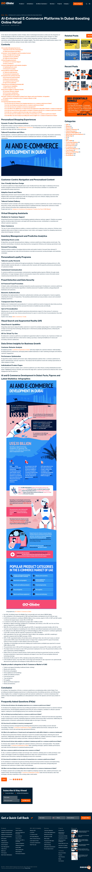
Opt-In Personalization (9, 82)
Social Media (69, 155)
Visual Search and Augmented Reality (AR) (12, 84)
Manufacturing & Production (62, 840)
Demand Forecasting (9, 68)
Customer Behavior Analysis (11, 91)
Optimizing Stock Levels (10, 67)
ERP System (3, 838)
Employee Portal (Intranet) (6, 834)
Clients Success (70, 131)
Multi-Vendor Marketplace (6, 854)
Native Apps (46, 838)
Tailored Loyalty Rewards (10, 72)
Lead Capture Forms (34, 840)
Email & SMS (18, 847)
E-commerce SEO (33, 834)
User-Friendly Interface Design (11, 55)
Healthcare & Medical (63, 847)
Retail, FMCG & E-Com (63, 843)
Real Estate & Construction (61, 833)
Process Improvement (48, 848)
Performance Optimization (10, 93)
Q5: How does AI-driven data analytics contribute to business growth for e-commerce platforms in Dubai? (32, 110)
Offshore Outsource (71, 129)
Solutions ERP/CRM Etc (72, 132)
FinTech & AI (61, 830)
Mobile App (69, 136)
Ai (66, 137)
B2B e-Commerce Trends (19, 316)
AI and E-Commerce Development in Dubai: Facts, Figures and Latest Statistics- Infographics (25, 96)
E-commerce (69, 147)
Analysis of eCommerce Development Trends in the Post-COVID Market (31, 209)
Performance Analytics (20, 853)
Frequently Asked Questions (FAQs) (11, 101)
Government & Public (63, 835)
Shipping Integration (20, 845)
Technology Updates (72, 142)
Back (4, 779)
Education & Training (63, 845)
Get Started (61, 860)
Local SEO (32, 832)
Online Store (4, 848)
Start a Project (78, 3)
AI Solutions (30, 3)
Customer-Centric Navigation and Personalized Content (16, 53)
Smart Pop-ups (33, 844)
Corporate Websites (48, 830)
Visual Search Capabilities (10, 86)
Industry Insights (70, 144)
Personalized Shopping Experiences (10, 48)
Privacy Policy (27, 868)
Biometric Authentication (10, 79)
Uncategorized (70, 145)
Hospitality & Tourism (63, 837)
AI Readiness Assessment (49, 846)
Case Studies (70, 150)
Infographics (69, 153)
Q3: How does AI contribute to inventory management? (20, 107)
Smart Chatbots (19, 830)
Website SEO (33, 830)
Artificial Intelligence (72, 148)
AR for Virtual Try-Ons (9, 87)
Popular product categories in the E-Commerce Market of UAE (19, 98)
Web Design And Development (74, 134)
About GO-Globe (62, 852)
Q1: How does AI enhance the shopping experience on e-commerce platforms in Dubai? (28, 103)
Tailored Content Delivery (10, 58)
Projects (59, 3)
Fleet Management (5, 846)
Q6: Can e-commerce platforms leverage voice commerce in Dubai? (23, 112)
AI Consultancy (19, 835)
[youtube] (85, 867)
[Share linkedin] (81, 867)
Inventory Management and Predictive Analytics (14, 65)
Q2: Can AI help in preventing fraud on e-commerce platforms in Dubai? (24, 105)
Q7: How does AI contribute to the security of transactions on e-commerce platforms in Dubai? (30, 113)
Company (66, 3)
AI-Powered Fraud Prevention (11, 77)
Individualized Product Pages (11, 94)
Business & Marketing (72, 152)
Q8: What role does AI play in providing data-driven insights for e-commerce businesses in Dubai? (30, 115)
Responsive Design (48, 834)
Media (60, 858)
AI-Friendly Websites (34, 836)
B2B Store (3, 850)
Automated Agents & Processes (20, 833)
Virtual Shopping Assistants (8, 60)
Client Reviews (62, 856)
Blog (6, 15)
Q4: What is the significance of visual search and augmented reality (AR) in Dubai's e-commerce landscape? (33, 108)
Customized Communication (11, 74)
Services (52, 3)
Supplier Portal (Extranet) (6, 832)
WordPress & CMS (48, 836)
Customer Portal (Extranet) (7, 830)
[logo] (7, 4)
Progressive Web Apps (49, 840)
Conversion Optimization (35, 842)
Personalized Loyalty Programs (9, 70)
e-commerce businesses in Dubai (21, 349)
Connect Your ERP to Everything (20, 840)
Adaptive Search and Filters (11, 56)
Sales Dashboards (19, 849)
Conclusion (4, 100)
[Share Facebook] (82, 867)
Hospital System (4, 842)
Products (21, 3)
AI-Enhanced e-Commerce (26, 127)
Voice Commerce (8, 63)
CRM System (4, 840)
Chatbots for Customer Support (12, 61)
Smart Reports (19, 851)
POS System (4, 852)
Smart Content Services (35, 838)
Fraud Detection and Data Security (10, 75)
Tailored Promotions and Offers (12, 51)
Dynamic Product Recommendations (13, 49)
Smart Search (18, 837)
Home (2, 15)
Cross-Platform (47, 842)
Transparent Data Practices (11, 81)
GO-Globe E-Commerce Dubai (23, 611)
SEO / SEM (69, 140)
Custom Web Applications (49, 832)
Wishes (68, 126)
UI (66, 139)
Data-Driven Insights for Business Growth (12, 89)
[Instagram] (84, 867)
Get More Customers (41, 3)
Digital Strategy (47, 844)
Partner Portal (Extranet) (6, 836)
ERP (67, 124)
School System (4, 844)
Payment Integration (20, 843)
